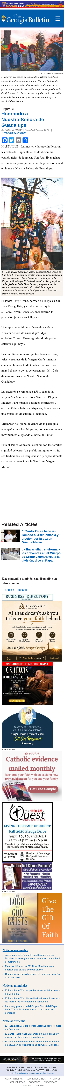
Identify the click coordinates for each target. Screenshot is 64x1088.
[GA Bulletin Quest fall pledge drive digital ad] (27, 860)
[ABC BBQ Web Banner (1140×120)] (32, 6)
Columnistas (17, 1082)
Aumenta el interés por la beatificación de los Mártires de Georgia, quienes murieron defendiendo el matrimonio (33, 958)
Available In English (14, 133)
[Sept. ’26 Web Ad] (27, 747)
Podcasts (34, 1082)
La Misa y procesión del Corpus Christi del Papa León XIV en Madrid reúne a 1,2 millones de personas (31, 1009)
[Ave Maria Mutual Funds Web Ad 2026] (32, 1062)
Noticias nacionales (15, 950)
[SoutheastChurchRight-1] (27, 888)
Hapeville (7, 108)
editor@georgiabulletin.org (21, 1073)
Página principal (13, 1079)
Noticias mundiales (15, 985)
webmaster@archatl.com (43, 1073)
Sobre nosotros (36, 1079)
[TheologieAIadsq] (32, 660)
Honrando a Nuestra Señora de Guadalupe (22, 119)
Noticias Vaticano (14, 1021)
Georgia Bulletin (25, 19)
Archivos (55, 1079)
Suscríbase (50, 1082)
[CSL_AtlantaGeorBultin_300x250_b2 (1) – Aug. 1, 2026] (27, 703)
